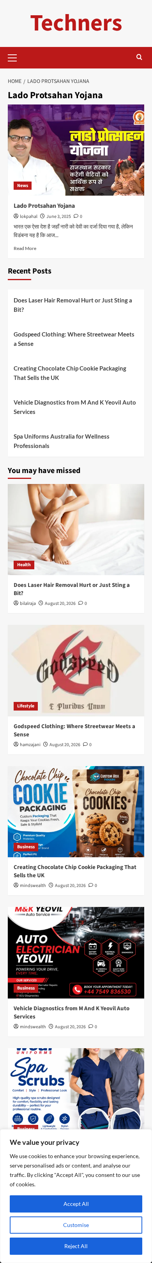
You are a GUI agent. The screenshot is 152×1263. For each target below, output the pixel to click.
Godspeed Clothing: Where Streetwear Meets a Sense (74, 339)
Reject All (76, 1246)
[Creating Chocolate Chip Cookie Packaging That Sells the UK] (76, 811)
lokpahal (28, 216)
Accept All (76, 1203)
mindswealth (33, 885)
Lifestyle (25, 706)
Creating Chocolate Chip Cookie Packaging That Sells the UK (70, 373)
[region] (76, 1196)
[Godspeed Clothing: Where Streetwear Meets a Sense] (76, 670)
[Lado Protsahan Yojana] (76, 150)
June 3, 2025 (58, 216)
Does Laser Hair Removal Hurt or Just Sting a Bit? (73, 305)
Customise (76, 1225)
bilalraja (28, 603)
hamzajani (30, 744)
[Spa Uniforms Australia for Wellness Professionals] (76, 1093)
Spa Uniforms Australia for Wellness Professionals (62, 441)
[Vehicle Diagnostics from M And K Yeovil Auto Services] (76, 952)
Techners (76, 23)
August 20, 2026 (60, 603)
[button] (15, 57)
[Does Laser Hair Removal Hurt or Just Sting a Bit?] (76, 529)
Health (24, 564)
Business (26, 847)
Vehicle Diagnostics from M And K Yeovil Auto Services (75, 407)
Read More (25, 248)
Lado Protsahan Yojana (44, 206)
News (22, 185)
